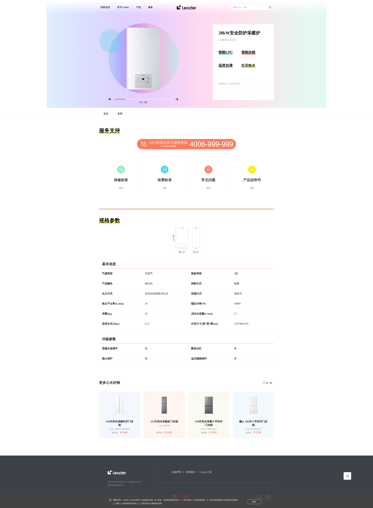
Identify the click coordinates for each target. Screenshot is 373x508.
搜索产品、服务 (240, 7)
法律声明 (176, 472)
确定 (254, 502)
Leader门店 (206, 472)
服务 (150, 7)
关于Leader (123, 7)
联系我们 (190, 472)
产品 (138, 7)
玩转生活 (105, 7)
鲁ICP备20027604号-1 (116, 485)
